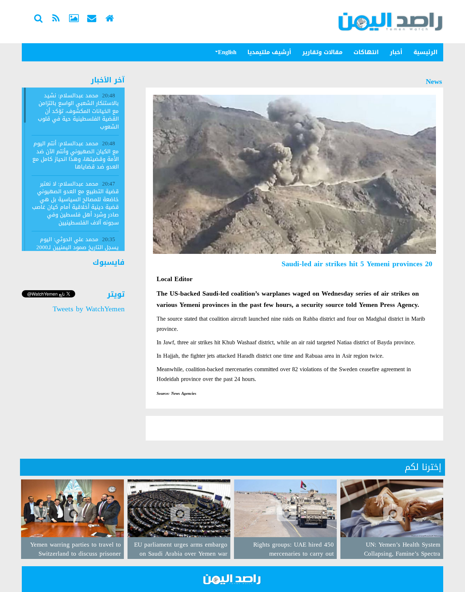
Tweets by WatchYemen (89, 309)
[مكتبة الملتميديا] (73, 19)
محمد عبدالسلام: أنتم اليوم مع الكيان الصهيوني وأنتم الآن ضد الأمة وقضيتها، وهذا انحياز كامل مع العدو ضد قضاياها (75, 155)
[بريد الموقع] (91, 19)
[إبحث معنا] (38, 19)
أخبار (396, 52)
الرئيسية (425, 52)
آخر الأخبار (108, 80)
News (434, 81)
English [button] (227, 52)
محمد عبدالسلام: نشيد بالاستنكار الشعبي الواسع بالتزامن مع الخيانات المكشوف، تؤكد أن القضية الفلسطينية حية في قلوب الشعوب (78, 111)
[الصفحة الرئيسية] (109, 19)
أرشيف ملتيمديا (269, 52)
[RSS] (56, 19)
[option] (392, 519)
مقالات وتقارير (322, 52)
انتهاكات (366, 52)
